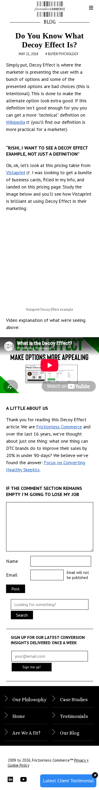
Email (11, 575)
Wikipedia (15, 122)
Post (15, 588)
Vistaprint (15, 172)
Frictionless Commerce (59, 427)
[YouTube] (26, 779)
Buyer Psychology (63, 54)
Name (12, 561)
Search (22, 615)
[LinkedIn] (14, 779)
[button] (87, 9)
